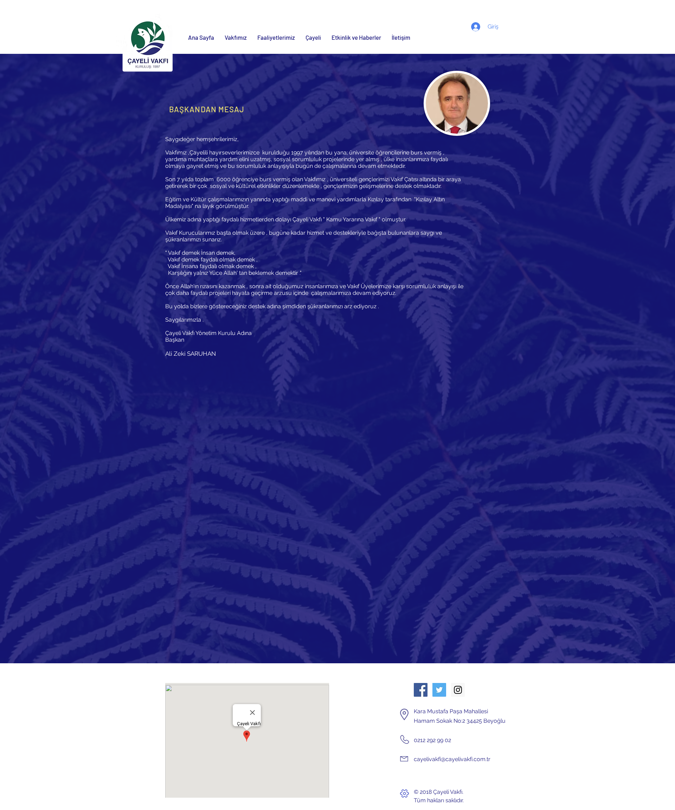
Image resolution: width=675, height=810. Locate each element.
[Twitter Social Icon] (439, 690)
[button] (235, 37)
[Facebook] (421, 690)
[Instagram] (458, 690)
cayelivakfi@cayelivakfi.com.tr (452, 759)
